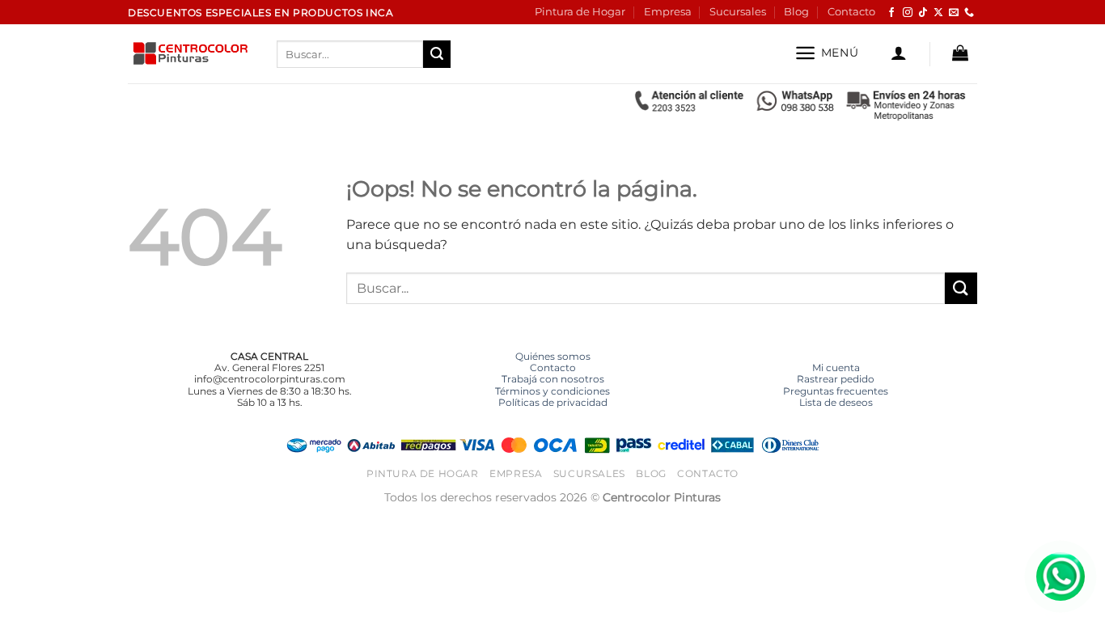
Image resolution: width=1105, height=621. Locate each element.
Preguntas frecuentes (835, 391)
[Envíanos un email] (954, 13)
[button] (826, 53)
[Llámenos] (969, 13)
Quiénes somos (553, 356)
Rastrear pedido (835, 379)
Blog (796, 12)
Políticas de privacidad (553, 402)
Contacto (851, 12)
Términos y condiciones (552, 391)
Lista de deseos (836, 402)
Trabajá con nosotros (553, 379)
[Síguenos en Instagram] (907, 13)
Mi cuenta (836, 367)
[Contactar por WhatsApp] (1060, 576)
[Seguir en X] (938, 13)
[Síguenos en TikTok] (923, 13)
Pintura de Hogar (580, 12)
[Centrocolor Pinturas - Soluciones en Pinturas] (190, 54)
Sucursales (737, 12)
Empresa (668, 12)
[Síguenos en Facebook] (891, 13)
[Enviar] (437, 54)
